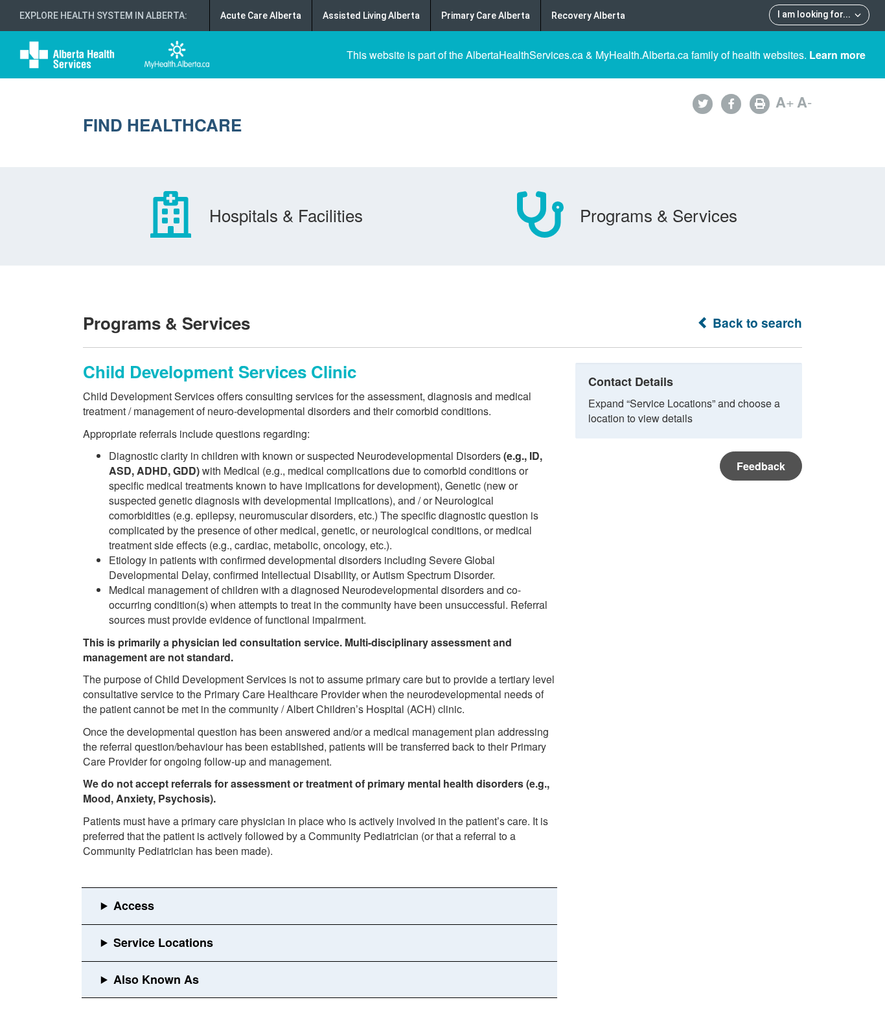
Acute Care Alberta (260, 15)
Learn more (837, 54)
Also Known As (156, 979)
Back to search (755, 323)
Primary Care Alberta (485, 15)
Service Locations (163, 942)
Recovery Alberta (588, 15)
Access (133, 905)
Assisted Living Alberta (371, 15)
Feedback (761, 466)
